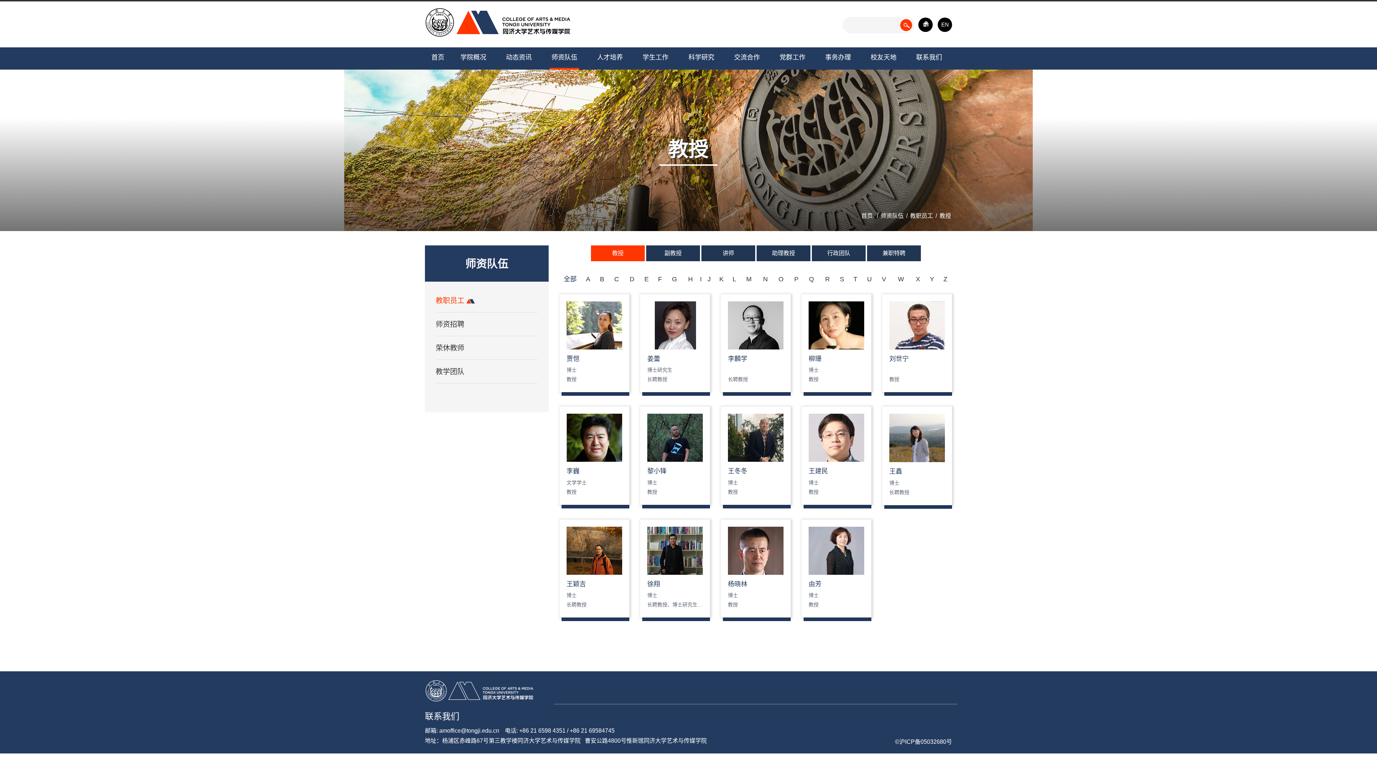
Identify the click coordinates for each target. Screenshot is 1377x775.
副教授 (673, 253)
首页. (867, 216)
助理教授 (783, 253)
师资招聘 (450, 324)
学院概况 (473, 57)
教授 (945, 216)
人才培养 (610, 57)
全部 (570, 279)
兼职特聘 (893, 253)
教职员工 (921, 216)
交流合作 (747, 57)
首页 (437, 57)
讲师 (728, 253)
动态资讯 (519, 57)
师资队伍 (564, 57)
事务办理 (838, 57)
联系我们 (929, 57)
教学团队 (450, 372)
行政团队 (838, 253)
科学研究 (701, 57)
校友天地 (883, 57)
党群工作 (792, 57)
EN (945, 25)
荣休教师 (450, 348)
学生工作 (655, 57)
